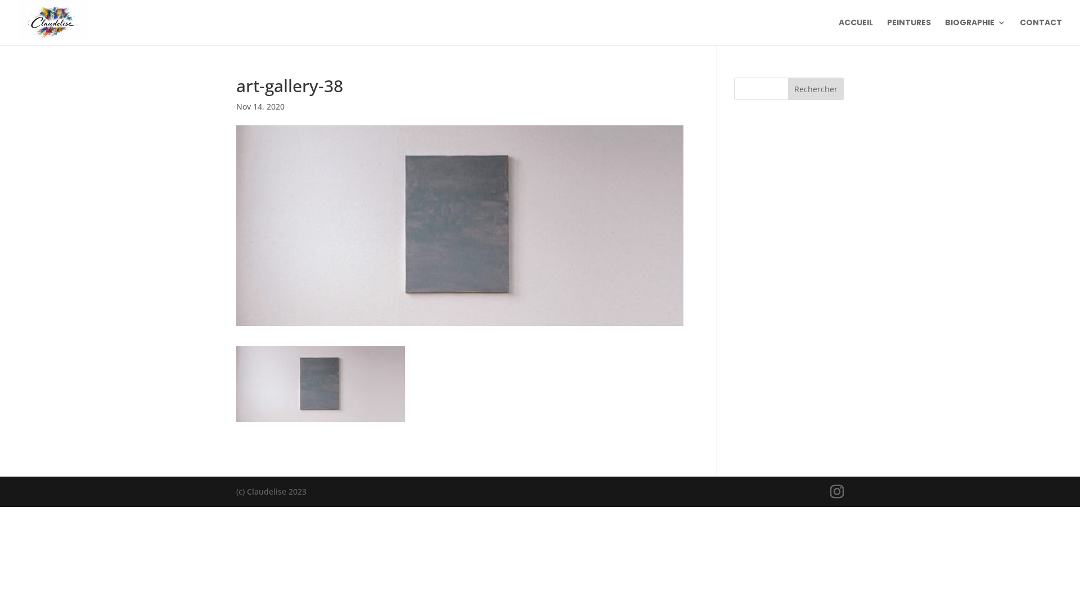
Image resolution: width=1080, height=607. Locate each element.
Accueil (856, 23)
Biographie (969, 23)
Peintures (909, 23)
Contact (1041, 23)
